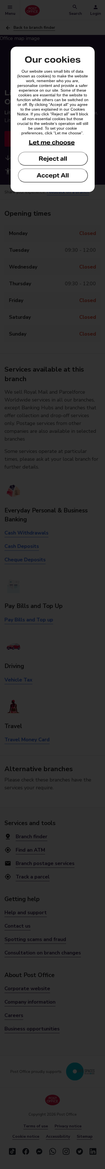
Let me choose (52, 142)
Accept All (53, 175)
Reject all (53, 158)
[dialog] (53, 119)
